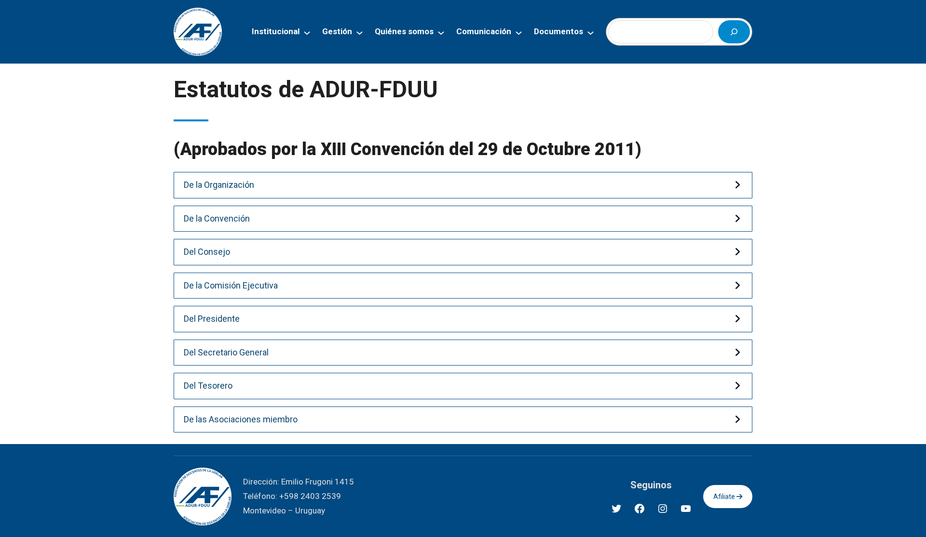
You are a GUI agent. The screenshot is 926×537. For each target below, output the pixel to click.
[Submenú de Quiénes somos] (441, 32)
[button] (463, 185)
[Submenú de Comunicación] (518, 32)
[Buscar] (734, 31)
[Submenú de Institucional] (307, 32)
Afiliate (724, 496)
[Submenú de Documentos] (590, 32)
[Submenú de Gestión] (359, 32)
